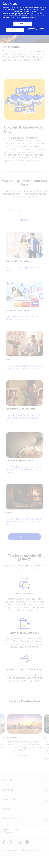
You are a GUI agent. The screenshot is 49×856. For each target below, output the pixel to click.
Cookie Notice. (29, 17)
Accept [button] (22, 24)
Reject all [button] (15, 30)
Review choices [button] (33, 30)
